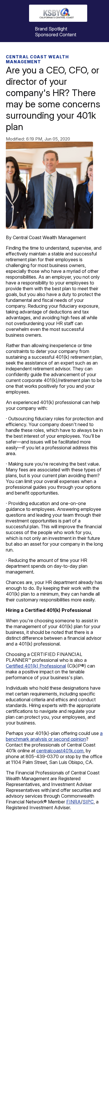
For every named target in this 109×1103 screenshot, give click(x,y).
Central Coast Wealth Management (37, 59)
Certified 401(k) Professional (36, 666)
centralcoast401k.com (59, 751)
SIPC (88, 802)
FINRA (73, 802)
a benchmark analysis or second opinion (54, 736)
